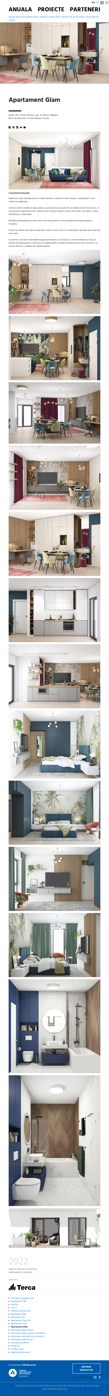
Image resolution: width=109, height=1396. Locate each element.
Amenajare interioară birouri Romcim (27, 1336)
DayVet (14, 1304)
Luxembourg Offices (20, 1343)
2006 (49, 1389)
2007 (44, 1389)
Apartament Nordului (20, 1352)
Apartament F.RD (18, 1301)
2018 (51, 1386)
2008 (97, 1386)
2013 (74, 1386)
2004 (59, 1389)
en (97, 2)
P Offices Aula (17, 1349)
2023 (27, 1386)
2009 (92, 1386)
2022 (32, 1386)
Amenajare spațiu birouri (22, 1330)
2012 (78, 1386)
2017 (56, 1386)
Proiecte (51, 9)
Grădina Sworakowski (21, 1311)
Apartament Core (19, 1323)
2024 (22, 1386)
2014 (69, 1386)
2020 (42, 1386)
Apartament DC (18, 1317)
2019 (47, 1386)
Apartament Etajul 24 (20, 1320)
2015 (65, 1386)
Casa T (14, 1308)
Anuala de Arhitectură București (23, 17)
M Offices (15, 1346)
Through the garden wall (22, 1298)
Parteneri (85, 9)
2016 (60, 1386)
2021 (37, 1386)
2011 (82, 1386)
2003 (64, 1389)
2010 (87, 1386)
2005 (54, 1389)
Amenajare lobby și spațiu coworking (28, 1333)
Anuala (20, 9)
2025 (17, 1386)
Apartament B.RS (18, 1314)
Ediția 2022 (55, 17)
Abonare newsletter (86, 1368)
